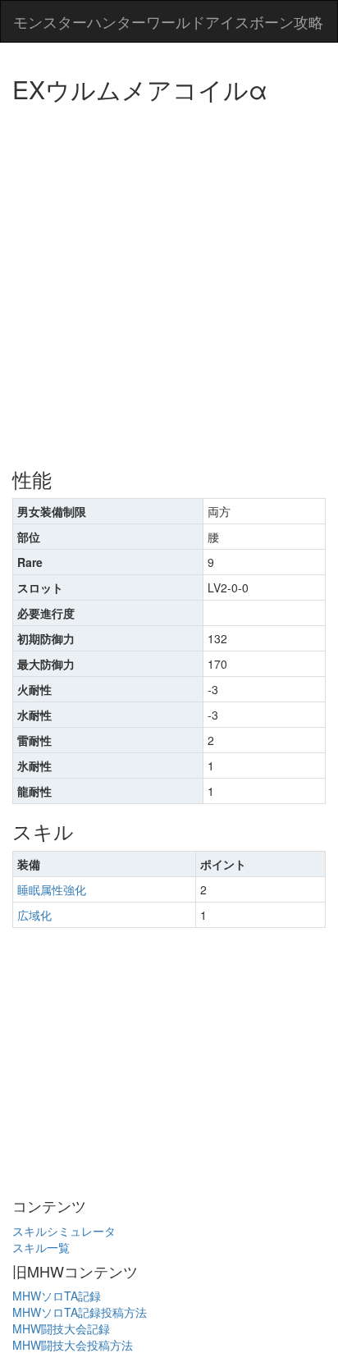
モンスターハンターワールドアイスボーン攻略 (168, 21)
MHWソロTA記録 (56, 1295)
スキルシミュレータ (64, 1231)
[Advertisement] (169, 280)
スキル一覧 (41, 1247)
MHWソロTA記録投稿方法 (79, 1312)
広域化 (34, 915)
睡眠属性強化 (51, 889)
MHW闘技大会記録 (61, 1328)
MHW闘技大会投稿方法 (72, 1345)
